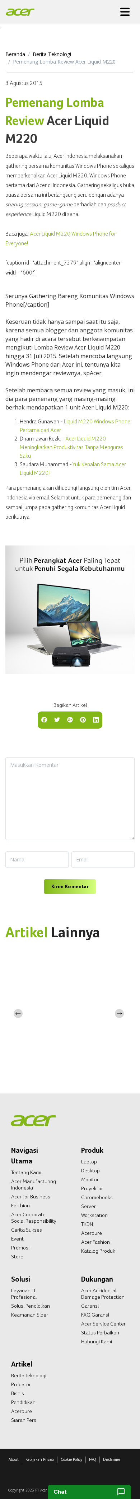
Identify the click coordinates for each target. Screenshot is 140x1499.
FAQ (92, 1459)
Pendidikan (23, 1402)
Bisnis (17, 1393)
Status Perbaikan (100, 1332)
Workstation (94, 1215)
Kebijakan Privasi (39, 1459)
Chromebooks (97, 1197)
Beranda (15, 54)
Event (17, 1239)
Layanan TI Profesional (24, 1293)
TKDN (87, 1224)
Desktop (90, 1170)
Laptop (89, 1161)
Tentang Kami (26, 1172)
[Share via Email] (70, 719)
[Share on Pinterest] (83, 719)
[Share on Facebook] (44, 719)
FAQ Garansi (95, 1315)
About (14, 1459)
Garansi (90, 1306)
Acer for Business (30, 1196)
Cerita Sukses (26, 1230)
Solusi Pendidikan (30, 1306)
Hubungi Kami (96, 1341)
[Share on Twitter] (57, 719)
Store (17, 1256)
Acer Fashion (95, 1242)
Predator (21, 1384)
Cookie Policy (71, 1459)
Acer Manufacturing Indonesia (33, 1184)
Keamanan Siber (29, 1315)
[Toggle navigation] (125, 12)
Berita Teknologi (52, 54)
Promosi (20, 1247)
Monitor (90, 1179)
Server (88, 1206)
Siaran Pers (23, 1420)
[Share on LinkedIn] (96, 719)
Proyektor (92, 1188)
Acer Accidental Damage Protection (103, 1293)
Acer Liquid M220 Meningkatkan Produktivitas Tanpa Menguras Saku (71, 447)
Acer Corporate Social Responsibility (33, 1217)
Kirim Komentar (70, 886)
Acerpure (91, 1233)
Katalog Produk (98, 1251)
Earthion (20, 1205)
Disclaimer (111, 1459)
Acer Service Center (103, 1324)
